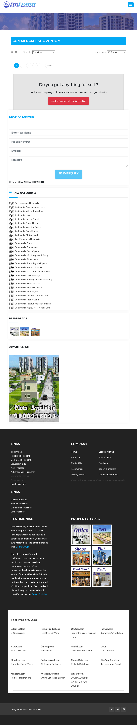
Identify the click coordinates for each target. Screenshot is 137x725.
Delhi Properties (19, 499)
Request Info (105, 457)
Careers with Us (106, 451)
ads (123, 480)
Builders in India (18, 484)
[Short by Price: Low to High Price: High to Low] (43, 52)
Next (49, 65)
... (41, 65)
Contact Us (76, 463)
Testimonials (77, 469)
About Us (75, 457)
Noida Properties (19, 503)
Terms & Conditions (108, 474)
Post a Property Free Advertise (68, 100)
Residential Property (21, 455)
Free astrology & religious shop (83, 633)
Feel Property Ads (24, 620)
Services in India (18, 463)
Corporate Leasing (20, 476)
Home (74, 451)
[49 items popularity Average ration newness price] (116, 52)
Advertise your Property (23, 472)
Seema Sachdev (39, 594)
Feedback (103, 463)
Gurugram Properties (21, 507)
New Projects (17, 468)
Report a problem (107, 469)
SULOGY (40, 709)
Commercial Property (21, 459)
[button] (131, 4)
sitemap (75, 480)
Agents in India (18, 480)
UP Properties (18, 511)
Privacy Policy (78, 474)
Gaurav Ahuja (22, 546)
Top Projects (17, 451)
